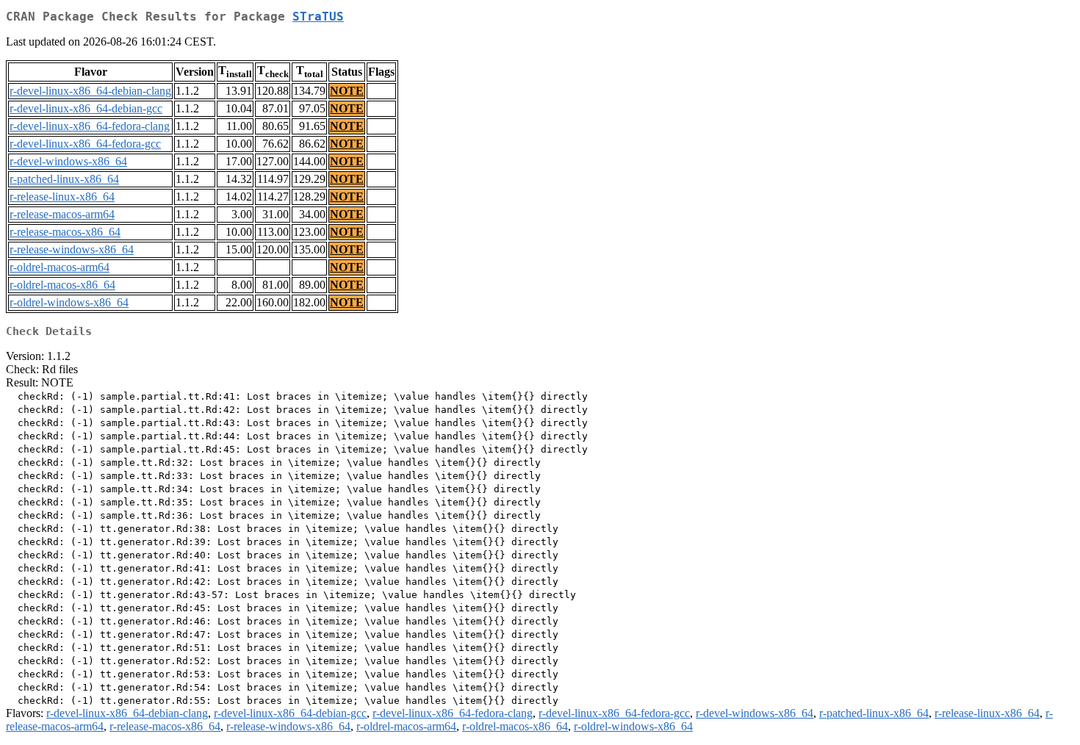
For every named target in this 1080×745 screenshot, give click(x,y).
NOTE (347, 90)
